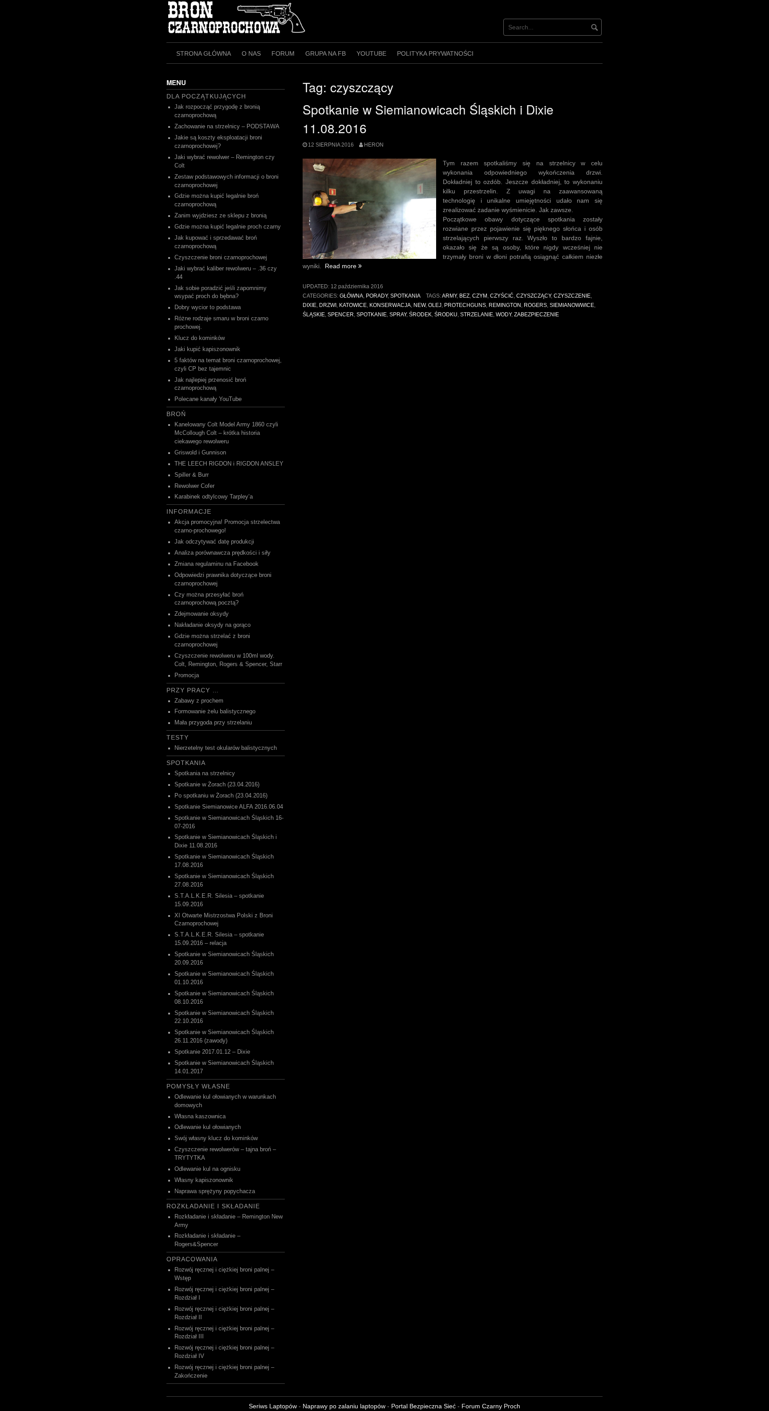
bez (464, 296)
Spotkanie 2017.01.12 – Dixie (212, 1052)
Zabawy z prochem (198, 701)
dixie (309, 305)
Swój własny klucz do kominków (216, 1138)
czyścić (502, 296)
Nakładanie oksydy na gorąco (212, 625)
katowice (353, 305)
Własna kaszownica (200, 1116)
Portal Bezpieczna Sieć (423, 1406)
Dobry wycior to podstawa (207, 307)
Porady (377, 296)
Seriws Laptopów (273, 1406)
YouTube (371, 53)
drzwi (327, 305)
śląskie (314, 314)
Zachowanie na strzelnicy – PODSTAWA (226, 126)
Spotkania (405, 296)
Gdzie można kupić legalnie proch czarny (227, 227)
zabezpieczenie (536, 314)
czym (479, 296)
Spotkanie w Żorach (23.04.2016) (216, 784)
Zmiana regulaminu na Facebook (216, 564)
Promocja (186, 675)
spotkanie (371, 314)
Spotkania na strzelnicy (204, 773)
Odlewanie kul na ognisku (207, 1169)
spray (397, 314)
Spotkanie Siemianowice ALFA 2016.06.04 (228, 807)
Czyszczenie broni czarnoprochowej (220, 257)
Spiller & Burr (191, 475)
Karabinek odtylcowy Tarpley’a (213, 497)
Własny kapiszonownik (203, 1180)
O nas (251, 53)
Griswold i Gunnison (200, 453)
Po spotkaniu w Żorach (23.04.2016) (220, 796)
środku (445, 314)
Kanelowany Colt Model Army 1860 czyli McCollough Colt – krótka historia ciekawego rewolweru (226, 433)
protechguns (465, 305)
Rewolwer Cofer (194, 486)
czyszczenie (572, 296)
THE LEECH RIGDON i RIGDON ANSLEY (228, 464)
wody (503, 314)
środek (420, 314)
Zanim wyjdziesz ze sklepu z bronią (220, 216)
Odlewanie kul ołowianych (207, 1127)
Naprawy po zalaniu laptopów (344, 1406)
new (419, 305)
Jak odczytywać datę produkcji (214, 542)
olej (434, 305)
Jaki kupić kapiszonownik (207, 349)
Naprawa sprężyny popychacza (214, 1191)
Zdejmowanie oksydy (201, 614)
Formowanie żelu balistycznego (214, 711)
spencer (341, 314)
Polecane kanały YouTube (208, 399)
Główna (351, 296)
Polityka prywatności (435, 53)
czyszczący (533, 296)
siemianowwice (572, 305)
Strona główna (203, 53)
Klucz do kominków (199, 338)
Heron (374, 145)
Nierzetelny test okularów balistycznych (225, 748)
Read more (343, 266)
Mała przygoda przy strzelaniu (213, 723)
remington (505, 305)
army (449, 296)
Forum (283, 53)
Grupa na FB (325, 53)
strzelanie (476, 314)
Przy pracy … (192, 690)
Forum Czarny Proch (490, 1406)
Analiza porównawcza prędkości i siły (222, 553)
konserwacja (390, 305)
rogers (535, 305)
